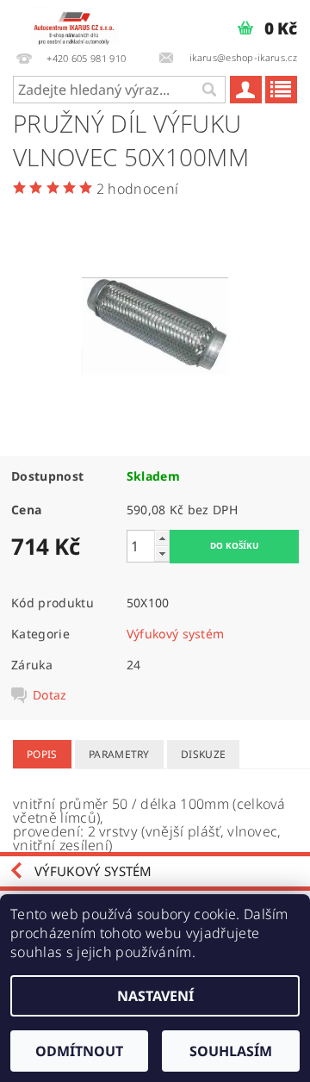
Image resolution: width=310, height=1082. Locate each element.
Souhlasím (230, 1051)
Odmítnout (79, 1051)
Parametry (119, 754)
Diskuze (203, 754)
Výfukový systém (176, 633)
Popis (42, 754)
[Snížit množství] (162, 553)
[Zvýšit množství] (162, 538)
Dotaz (50, 695)
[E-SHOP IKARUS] (77, 22)
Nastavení (155, 995)
